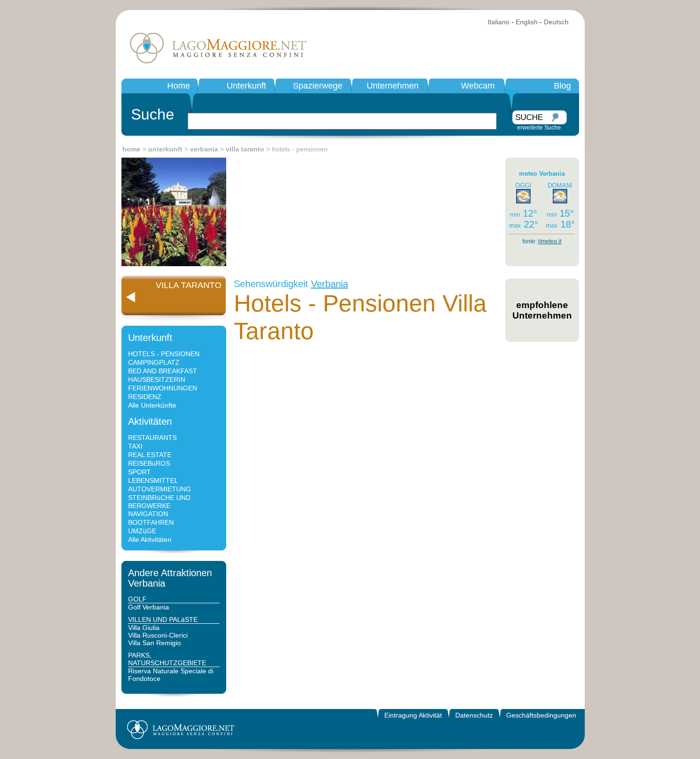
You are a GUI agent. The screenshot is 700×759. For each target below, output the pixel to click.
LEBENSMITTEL (153, 480)
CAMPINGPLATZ (154, 362)
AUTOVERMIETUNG (159, 489)
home (131, 149)
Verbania (329, 284)
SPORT (139, 472)
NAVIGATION (148, 514)
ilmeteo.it (549, 241)
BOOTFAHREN (151, 522)
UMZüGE (142, 531)
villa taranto (245, 149)
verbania (204, 149)
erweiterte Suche (539, 127)
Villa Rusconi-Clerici (158, 635)
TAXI (135, 446)
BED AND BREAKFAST (162, 371)
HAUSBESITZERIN (156, 379)
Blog (562, 85)
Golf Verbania (148, 607)
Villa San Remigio (154, 643)
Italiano (499, 22)
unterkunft (165, 149)
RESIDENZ (144, 396)
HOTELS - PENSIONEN (164, 354)
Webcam (478, 85)
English (527, 22)
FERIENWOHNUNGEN (162, 388)
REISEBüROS (149, 463)
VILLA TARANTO (188, 285)
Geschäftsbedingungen (541, 715)
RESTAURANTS (152, 437)
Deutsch (556, 22)
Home (178, 85)
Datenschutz (474, 715)
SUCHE (529, 117)
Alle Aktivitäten (149, 539)
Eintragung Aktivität (413, 715)
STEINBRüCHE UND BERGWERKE (159, 501)
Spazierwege (317, 85)
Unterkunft (246, 85)
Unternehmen (393, 85)
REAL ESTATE (149, 455)
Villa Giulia (144, 627)
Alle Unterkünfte (152, 405)
